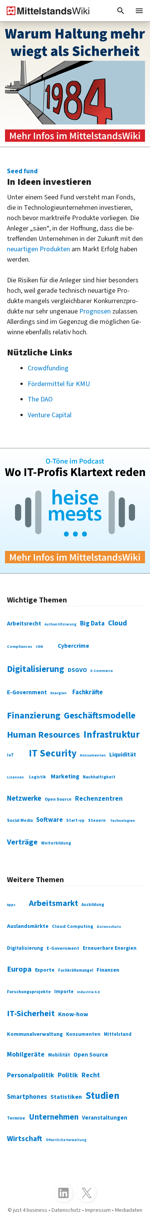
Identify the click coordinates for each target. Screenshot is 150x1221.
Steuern (97, 820)
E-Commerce (101, 671)
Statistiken (66, 1097)
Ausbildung (93, 904)
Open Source (58, 799)
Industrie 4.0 (88, 992)
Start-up (75, 820)
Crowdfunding (48, 368)
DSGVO (77, 670)
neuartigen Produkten (38, 249)
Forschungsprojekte (29, 992)
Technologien (122, 820)
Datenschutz (109, 926)
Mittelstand (118, 1034)
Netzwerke (24, 798)
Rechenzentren (99, 798)
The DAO (40, 399)
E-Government (27, 692)
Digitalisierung (35, 669)
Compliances (19, 646)
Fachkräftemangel (75, 970)
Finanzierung (33, 715)
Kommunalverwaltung (35, 1034)
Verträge (22, 842)
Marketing (65, 776)
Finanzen (108, 970)
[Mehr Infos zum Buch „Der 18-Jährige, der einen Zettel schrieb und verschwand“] (75, 84)
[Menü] (139, 11)
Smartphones (27, 1097)
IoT (10, 755)
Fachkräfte (87, 692)
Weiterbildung (56, 843)
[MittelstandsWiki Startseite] (45, 11)
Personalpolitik (30, 1075)
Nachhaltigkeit (99, 777)
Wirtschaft (24, 1138)
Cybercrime (73, 646)
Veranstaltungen (104, 1118)
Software (49, 820)
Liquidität (122, 754)
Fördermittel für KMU (59, 384)
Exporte (45, 970)
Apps (11, 904)
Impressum (98, 1210)
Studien (102, 1096)
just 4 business (30, 1210)
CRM (39, 646)
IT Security (53, 753)
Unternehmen (53, 1117)
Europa (19, 969)
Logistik (37, 777)
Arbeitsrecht (24, 624)
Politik (68, 1075)
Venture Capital (50, 415)
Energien (58, 693)
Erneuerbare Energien (110, 948)
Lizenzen (15, 777)
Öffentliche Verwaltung (66, 1140)
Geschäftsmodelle (99, 715)
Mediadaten (128, 1210)
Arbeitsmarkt (53, 903)
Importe (63, 991)
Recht (91, 1075)
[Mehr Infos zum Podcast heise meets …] (75, 510)
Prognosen (95, 311)
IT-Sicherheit (31, 1014)
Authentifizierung (61, 624)
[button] (121, 11)
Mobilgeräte (26, 1054)
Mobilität (59, 1055)
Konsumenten (93, 755)
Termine (16, 1118)
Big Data (92, 623)
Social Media (20, 820)
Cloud (117, 623)
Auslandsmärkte (27, 926)
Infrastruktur (111, 735)
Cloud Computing (72, 926)
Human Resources (43, 734)
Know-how (73, 1014)
